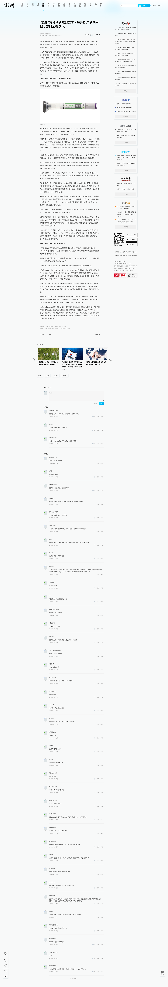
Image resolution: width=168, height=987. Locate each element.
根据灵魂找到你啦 (53, 925)
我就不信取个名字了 (54, 609)
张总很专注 (51, 664)
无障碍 (160, 5)
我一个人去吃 (52, 525)
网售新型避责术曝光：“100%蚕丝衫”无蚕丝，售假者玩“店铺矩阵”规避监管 (125, 41)
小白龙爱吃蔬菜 (53, 786)
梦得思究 (51, 911)
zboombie (51, 759)
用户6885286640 (53, 438)
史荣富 (50, 471)
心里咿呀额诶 (52, 938)
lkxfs (50, 595)
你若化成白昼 (52, 691)
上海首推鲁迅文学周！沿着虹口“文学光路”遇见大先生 (126, 130)
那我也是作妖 (52, 732)
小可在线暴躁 (52, 677)
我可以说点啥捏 (53, 773)
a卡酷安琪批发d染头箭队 (55, 650)
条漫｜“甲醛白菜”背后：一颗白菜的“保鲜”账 (126, 136)
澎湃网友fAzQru (53, 457)
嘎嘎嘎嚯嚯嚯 (52, 966)
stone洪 (50, 539)
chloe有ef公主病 (53, 800)
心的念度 (51, 745)
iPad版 (132, 244)
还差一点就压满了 (53, 512)
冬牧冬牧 (51, 854)
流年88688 (51, 718)
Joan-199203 (52, 868)
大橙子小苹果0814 (53, 410)
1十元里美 (51, 636)
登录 (154, 5)
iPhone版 (132, 239)
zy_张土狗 (51, 705)
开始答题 (125, 194)
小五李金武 (51, 582)
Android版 (133, 235)
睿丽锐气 (51, 553)
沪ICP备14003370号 (119, 261)
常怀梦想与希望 (53, 484)
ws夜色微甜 (52, 623)
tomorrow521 (52, 498)
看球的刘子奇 (52, 827)
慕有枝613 (51, 566)
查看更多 (125, 116)
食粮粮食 (51, 424)
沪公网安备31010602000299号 (122, 263)
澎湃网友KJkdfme (53, 952)
